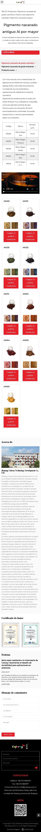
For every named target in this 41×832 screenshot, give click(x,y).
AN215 (6, 294)
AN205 (7, 201)
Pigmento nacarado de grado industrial (17, 67)
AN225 (25, 247)
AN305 (7, 387)
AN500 (26, 340)
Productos (12, 11)
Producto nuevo (8, 70)
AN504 (7, 340)
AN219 (25, 201)
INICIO (4, 11)
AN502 (26, 294)
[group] (7, 225)
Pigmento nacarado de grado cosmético (17, 63)
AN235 (6, 247)
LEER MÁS (5, 684)
